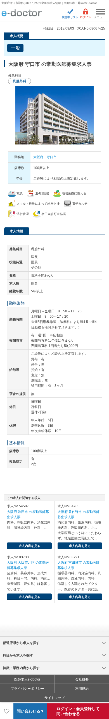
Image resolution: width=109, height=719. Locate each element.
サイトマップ (54, 698)
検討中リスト (70, 17)
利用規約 (82, 689)
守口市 (52, 157)
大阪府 (38, 157)
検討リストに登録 (6, 711)
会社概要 (82, 679)
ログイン (85, 17)
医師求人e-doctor (27, 679)
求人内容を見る (29, 545)
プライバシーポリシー (27, 689)
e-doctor (21, 13)
